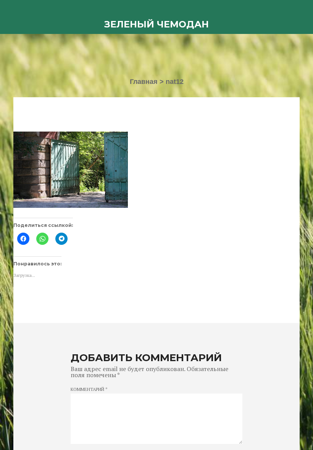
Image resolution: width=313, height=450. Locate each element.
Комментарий (89, 389)
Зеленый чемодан (156, 24)
